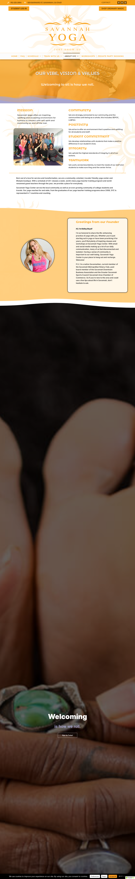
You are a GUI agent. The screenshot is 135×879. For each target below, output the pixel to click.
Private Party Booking (111, 56)
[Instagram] (122, 2)
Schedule (33, 56)
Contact (106, 3)
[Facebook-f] (118, 2)
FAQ (22, 56)
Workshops (88, 56)
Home (14, 56)
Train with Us (51, 56)
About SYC (70, 56)
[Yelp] (125, 2)
